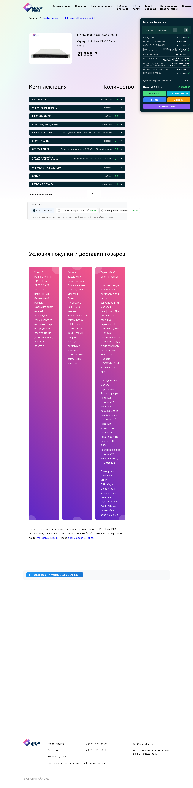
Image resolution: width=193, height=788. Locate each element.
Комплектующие (101, 6)
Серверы (80, 6)
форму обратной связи (81, 537)
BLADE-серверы (150, 7)
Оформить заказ (154, 93)
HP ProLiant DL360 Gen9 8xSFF (79, 18)
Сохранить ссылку (166, 106)
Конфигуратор (61, 6)
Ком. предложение (178, 93)
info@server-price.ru (47, 537)
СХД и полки (137, 7)
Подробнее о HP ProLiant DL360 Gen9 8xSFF (56, 575)
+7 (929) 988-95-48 (96, 749)
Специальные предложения (169, 7)
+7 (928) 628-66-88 (96, 744)
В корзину (178, 100)
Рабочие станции (122, 7)
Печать (154, 100)
